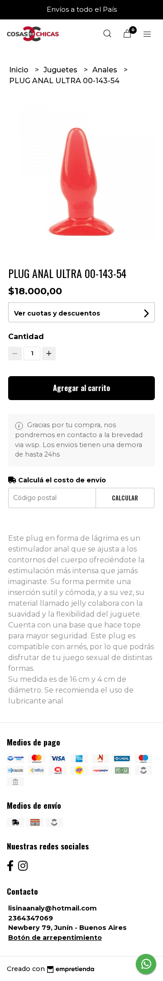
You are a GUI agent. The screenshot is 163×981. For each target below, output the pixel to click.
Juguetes (61, 70)
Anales (105, 70)
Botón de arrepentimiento (55, 938)
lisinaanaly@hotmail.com (52, 908)
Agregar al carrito (81, 387)
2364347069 (30, 918)
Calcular (125, 498)
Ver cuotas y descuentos (57, 313)
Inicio (19, 70)
